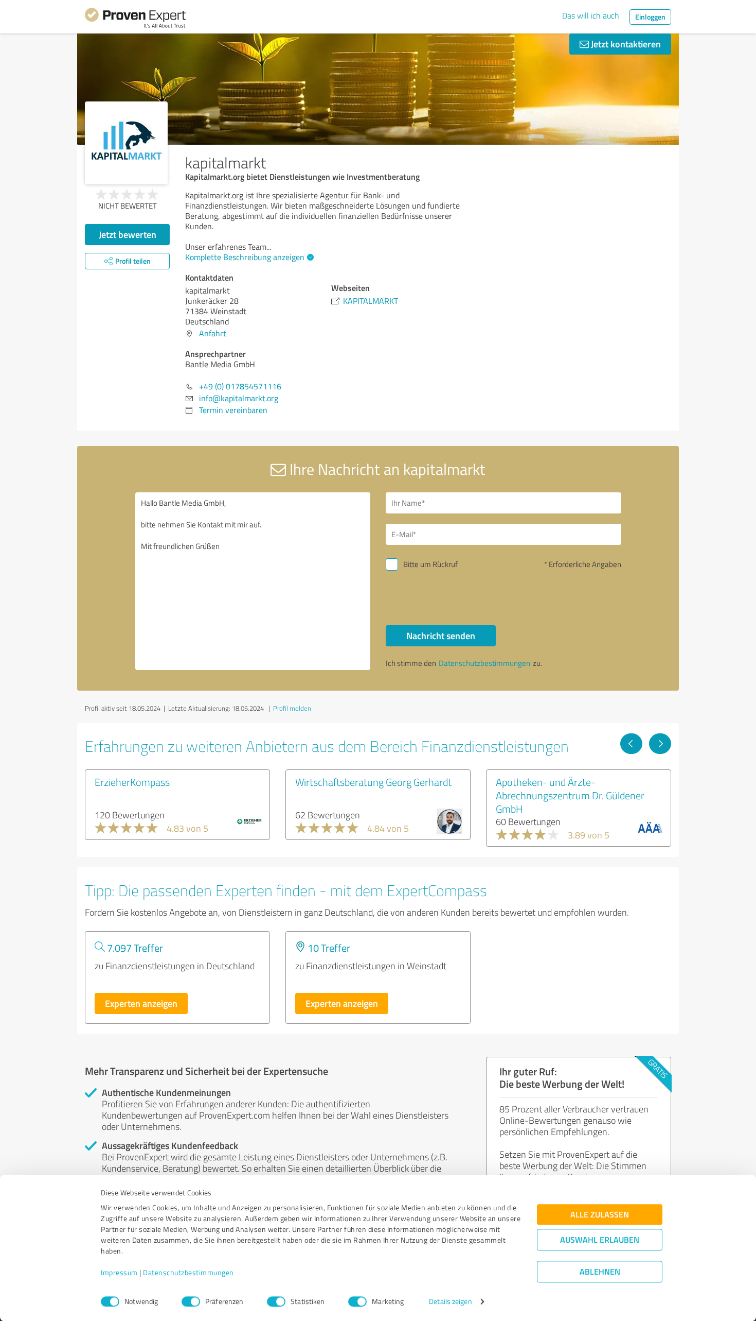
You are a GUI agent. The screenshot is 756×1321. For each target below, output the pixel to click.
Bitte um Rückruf (430, 564)
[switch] (191, 1301)
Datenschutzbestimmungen (188, 1273)
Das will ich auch (590, 15)
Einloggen (650, 17)
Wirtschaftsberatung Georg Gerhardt (373, 782)
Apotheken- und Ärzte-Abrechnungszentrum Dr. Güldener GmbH (570, 795)
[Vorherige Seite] (631, 743)
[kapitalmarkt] (126, 142)
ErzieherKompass (132, 782)
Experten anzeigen (141, 1003)
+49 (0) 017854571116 (240, 386)
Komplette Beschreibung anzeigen (244, 257)
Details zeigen (450, 1302)
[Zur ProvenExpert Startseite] (135, 19)
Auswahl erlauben (599, 1240)
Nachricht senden (440, 635)
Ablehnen (600, 1272)
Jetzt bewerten (127, 234)
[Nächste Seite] (660, 743)
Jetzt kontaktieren (625, 43)
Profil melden (292, 708)
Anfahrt (212, 333)
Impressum (119, 1273)
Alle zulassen (599, 1215)
